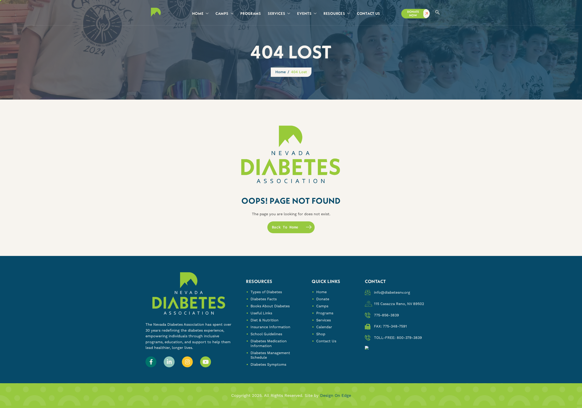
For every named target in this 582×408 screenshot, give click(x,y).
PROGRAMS (250, 13)
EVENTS (304, 13)
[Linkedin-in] (169, 361)
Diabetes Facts (264, 299)
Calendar (324, 327)
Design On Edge (335, 395)
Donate (322, 299)
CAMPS (222, 13)
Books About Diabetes (270, 306)
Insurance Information (270, 327)
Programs (324, 313)
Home (321, 292)
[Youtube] (205, 361)
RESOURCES (334, 13)
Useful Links (261, 313)
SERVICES (276, 13)
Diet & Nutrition (264, 320)
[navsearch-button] (437, 12)
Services (323, 320)
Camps (322, 306)
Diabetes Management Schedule (270, 355)
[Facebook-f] (151, 361)
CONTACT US (368, 13)
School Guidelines (266, 334)
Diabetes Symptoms (268, 364)
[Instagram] (187, 361)
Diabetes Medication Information (269, 343)
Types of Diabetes (266, 292)
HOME (198, 13)
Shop (320, 334)
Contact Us (326, 341)
